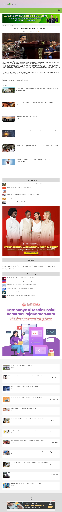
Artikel (31, 499)
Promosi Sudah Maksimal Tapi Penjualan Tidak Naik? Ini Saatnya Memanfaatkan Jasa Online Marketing (31, 451)
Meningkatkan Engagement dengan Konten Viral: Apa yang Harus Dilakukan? (22, 284)
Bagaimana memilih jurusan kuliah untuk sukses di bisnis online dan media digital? (27, 483)
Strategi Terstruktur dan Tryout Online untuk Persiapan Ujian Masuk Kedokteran (26, 397)
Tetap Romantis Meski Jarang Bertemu (26, 116)
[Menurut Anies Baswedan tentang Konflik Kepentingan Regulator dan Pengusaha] (5, 195)
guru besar (25, 80)
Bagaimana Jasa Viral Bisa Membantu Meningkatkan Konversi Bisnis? (20, 288)
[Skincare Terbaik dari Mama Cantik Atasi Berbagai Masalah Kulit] (7, 409)
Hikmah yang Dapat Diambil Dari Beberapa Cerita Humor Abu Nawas (20, 198)
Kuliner (19, 266)
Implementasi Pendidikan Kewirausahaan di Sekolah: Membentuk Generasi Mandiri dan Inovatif (37, 146)
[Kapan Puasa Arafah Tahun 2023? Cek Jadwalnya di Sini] (5, 191)
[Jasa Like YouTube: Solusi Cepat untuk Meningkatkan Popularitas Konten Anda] (5, 278)
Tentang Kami (31, 497)
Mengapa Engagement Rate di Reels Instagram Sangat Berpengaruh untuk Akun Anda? (24, 281)
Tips (16, 90)
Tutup (53, 501)
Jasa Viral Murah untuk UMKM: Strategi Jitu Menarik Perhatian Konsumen (21, 295)
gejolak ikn (5, 80)
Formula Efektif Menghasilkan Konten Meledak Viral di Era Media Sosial (36, 131)
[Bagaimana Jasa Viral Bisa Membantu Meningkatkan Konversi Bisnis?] (5, 289)
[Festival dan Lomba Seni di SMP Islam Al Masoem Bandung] (7, 367)
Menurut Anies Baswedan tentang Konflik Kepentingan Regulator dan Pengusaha (23, 194)
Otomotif (53, 266)
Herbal (4, 266)
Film (45, 266)
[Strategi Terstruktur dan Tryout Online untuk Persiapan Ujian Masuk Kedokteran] (7, 399)
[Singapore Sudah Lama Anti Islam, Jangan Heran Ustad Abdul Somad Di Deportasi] (7, 377)
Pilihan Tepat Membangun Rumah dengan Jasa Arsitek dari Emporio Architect (37, 88)
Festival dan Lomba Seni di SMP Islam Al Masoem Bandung (22, 365)
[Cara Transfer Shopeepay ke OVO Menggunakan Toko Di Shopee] (5, 187)
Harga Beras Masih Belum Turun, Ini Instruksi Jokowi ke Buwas (19, 201)
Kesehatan (14, 266)
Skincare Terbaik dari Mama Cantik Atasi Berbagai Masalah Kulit (23, 408)
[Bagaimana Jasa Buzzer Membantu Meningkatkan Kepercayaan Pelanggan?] (5, 292)
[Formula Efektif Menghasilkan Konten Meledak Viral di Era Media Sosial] (8, 133)
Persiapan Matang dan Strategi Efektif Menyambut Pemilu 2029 (33, 159)
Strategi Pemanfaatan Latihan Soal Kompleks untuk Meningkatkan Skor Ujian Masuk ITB (28, 418)
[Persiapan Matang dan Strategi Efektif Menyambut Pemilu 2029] (8, 161)
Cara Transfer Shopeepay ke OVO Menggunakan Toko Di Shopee (19, 187)
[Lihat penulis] (38, 31)
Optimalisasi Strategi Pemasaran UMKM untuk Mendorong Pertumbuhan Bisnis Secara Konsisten (30, 462)
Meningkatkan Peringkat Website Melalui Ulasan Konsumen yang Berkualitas (26, 430)
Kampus (35, 266)
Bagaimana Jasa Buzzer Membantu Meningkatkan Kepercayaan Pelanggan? (22, 291)
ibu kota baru (19, 80)
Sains (49, 266)
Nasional (27, 266)
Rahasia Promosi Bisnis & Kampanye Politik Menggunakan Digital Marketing (31, 509)
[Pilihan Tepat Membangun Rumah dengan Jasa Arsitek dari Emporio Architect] (8, 90)
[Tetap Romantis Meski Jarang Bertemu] (8, 118)
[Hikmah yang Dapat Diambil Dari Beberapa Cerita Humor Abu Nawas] (5, 198)
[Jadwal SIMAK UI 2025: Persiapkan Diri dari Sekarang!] (7, 475)
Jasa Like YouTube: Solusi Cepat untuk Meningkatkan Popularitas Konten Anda (22, 277)
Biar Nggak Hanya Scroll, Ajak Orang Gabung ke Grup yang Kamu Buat (24, 386)
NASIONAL (11, 25)
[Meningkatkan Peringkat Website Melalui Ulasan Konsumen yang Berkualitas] (7, 431)
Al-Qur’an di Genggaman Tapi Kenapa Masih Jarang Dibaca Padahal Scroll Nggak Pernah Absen (36, 103)
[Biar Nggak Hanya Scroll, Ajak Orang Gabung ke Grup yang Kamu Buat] (7, 388)
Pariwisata (9, 266)
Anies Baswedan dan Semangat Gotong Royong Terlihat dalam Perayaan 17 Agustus (27, 440)
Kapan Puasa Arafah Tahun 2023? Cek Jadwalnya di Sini (17, 190)
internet (4, 268)
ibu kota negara (12, 80)
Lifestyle (9, 268)
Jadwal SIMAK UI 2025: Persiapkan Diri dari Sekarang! (21, 473)
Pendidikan (14, 268)
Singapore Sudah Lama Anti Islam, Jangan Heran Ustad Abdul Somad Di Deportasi (27, 375)
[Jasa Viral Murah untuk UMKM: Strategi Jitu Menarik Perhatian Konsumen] (5, 296)
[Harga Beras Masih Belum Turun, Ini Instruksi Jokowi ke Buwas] (5, 202)
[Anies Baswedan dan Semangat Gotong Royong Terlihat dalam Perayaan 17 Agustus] (7, 441)
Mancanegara (40, 266)
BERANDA (5, 25)
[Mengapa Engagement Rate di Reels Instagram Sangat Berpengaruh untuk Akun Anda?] (5, 281)
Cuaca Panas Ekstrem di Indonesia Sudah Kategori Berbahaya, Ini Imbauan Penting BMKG (24, 183)
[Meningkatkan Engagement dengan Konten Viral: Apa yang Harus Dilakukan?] (5, 285)
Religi (31, 266)
